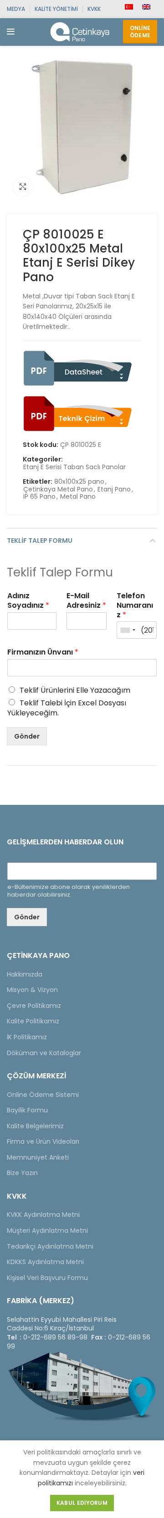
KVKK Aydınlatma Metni (43, 1214)
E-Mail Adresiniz (86, 600)
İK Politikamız (27, 1037)
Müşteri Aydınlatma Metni (47, 1230)
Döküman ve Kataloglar (44, 1052)
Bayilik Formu (27, 1110)
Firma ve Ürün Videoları (43, 1141)
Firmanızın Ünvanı (42, 652)
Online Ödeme (140, 31)
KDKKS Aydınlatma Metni (45, 1261)
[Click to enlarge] (23, 187)
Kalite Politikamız (33, 1021)
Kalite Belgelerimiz (35, 1126)
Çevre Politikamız (34, 1005)
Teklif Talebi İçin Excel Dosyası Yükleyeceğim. (66, 708)
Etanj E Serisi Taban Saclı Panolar (74, 467)
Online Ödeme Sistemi (43, 1094)
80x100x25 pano (79, 482)
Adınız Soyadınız (28, 600)
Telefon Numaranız (135, 605)
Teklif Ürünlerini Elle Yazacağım (75, 690)
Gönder (27, 736)
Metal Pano (78, 497)
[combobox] (127, 630)
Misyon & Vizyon (32, 989)
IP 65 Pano (39, 497)
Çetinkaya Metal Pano (58, 489)
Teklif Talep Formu (39, 540)
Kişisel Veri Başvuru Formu (47, 1277)
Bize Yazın (22, 1172)
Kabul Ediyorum (82, 1503)
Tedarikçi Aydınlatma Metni (50, 1246)
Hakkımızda (24, 974)
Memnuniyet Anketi (38, 1157)
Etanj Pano (114, 489)
